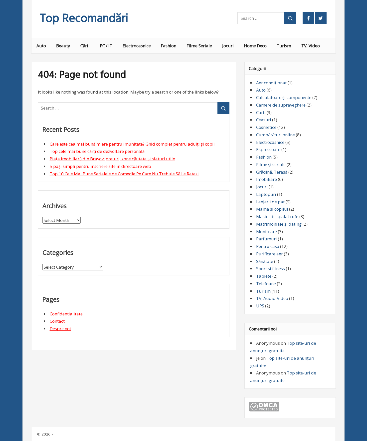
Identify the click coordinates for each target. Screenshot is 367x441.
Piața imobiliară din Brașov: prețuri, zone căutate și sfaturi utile (112, 159)
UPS (260, 306)
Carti (261, 112)
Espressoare (268, 149)
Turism (284, 46)
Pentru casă (267, 246)
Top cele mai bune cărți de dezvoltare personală (97, 151)
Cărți (85, 46)
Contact (57, 321)
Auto (41, 46)
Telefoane (266, 283)
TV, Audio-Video (272, 298)
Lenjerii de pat (270, 202)
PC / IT (106, 46)
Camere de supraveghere (281, 105)
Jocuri (228, 46)
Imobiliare (266, 179)
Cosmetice (266, 127)
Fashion (168, 46)
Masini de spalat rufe (277, 216)
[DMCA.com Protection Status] (264, 410)
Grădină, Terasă (271, 172)
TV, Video (310, 46)
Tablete (263, 276)
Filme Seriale (199, 46)
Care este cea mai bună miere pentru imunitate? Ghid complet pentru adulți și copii (132, 144)
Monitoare (266, 231)
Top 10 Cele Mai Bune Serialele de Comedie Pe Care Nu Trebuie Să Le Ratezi (124, 174)
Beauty (63, 46)
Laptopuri (266, 194)
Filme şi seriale (271, 164)
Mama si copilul (272, 209)
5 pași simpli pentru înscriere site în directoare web (100, 166)
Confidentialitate (66, 314)
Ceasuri (263, 120)
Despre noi (60, 328)
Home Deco (255, 46)
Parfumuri (266, 239)
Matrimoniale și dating (279, 224)
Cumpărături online (275, 135)
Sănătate (264, 261)
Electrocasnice (137, 46)
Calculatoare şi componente (283, 97)
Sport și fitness (270, 268)
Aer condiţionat (271, 83)
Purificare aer (269, 254)
